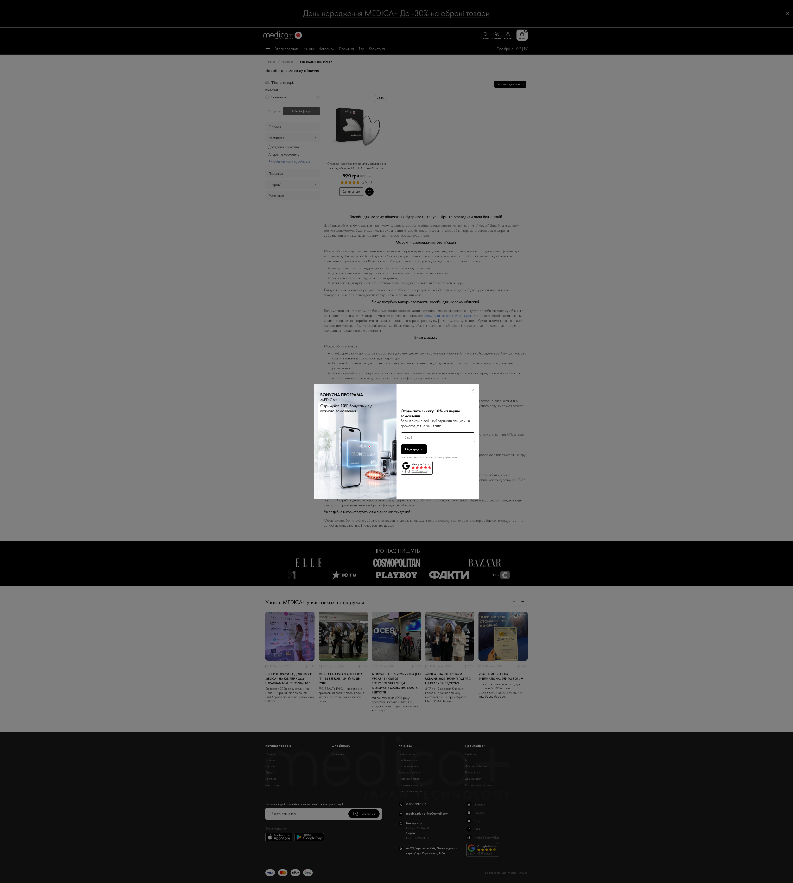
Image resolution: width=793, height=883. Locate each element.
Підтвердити (414, 449)
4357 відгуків (419, 471)
